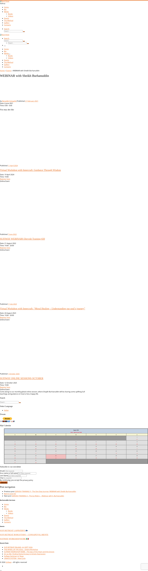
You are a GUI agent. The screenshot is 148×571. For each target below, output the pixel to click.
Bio (5, 506)
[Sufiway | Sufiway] (4, 1)
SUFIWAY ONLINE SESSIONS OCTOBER (21, 378)
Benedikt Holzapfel (9, 101)
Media (6, 509)
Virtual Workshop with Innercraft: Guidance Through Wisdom (30, 170)
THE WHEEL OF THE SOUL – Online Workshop (21, 549)
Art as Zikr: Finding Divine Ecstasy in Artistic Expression (25, 554)
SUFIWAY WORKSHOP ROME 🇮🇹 (14, 539)
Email (2, 471)
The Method (8, 518)
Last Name (4, 475)
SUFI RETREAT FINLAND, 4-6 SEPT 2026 (18, 547)
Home (2, 71)
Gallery (6, 520)
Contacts (7, 522)
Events (8, 71)
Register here (5, 179)
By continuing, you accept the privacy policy (16, 480)
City (1, 478)
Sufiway (8, 562)
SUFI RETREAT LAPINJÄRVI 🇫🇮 (14, 530)
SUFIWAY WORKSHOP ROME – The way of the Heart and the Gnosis (29, 552)
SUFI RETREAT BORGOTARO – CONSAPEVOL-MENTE (24, 535)
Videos (10, 513)
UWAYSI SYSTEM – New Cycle (14, 558)
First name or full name (9, 473)
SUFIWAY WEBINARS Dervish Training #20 (22, 238)
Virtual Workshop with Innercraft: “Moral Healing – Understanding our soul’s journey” (42, 308)
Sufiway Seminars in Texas (14, 556)
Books (10, 511)
